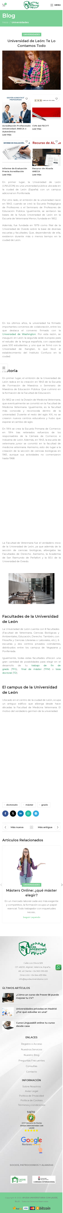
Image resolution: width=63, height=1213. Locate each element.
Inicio (5, 22)
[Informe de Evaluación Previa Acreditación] (16, 151)
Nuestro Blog (31, 1055)
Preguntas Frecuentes (32, 1060)
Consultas (31, 1066)
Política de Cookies (31, 1100)
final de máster (31, 669)
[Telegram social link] (36, 813)
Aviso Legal (31, 1091)
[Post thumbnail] (8, 997)
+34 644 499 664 (38, 975)
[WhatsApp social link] (28, 813)
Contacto (31, 1071)
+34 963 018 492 (40, 971)
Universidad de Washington (19, 334)
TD (15, 672)
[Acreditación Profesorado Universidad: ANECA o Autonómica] (16, 108)
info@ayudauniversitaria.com (33, 979)
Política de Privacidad (31, 1095)
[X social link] (13, 813)
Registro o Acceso (31, 1043)
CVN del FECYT (40, 125)
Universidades (20, 22)
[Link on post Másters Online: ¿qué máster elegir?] (31, 865)
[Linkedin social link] (21, 813)
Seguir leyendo (31, 917)
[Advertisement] (31, 284)
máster (29, 805)
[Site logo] (31, 4)
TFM (47, 669)
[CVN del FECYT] (46, 108)
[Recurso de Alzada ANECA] (46, 151)
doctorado (12, 805)
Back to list (31, 827)
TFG (14, 669)
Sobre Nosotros (31, 1086)
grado (44, 805)
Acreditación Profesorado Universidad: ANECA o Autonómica (16, 128)
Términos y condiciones (31, 1104)
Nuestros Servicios (31, 1049)
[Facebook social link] (5, 813)
